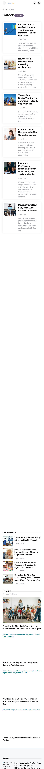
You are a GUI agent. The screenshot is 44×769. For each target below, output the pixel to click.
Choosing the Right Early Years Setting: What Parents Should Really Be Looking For (27, 578)
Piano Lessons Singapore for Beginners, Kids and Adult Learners (20, 663)
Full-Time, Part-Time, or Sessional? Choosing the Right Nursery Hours (25, 565)
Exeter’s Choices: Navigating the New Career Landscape (28, 132)
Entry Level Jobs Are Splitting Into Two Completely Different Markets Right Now (27, 30)
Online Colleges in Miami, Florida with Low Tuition (21, 738)
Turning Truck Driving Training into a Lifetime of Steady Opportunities (28, 99)
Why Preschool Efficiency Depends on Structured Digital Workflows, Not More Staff (20, 701)
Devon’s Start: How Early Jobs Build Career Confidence (27, 207)
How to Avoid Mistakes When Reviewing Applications (25, 63)
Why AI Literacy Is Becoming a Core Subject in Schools (27, 538)
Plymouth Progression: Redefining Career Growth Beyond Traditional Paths (27, 169)
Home (5, 9)
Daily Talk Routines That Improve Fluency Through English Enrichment (26, 552)
